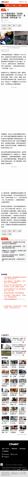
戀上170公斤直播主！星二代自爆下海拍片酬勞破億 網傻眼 (13, 431)
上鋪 (19, 25)
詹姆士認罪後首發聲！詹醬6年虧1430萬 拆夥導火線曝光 (5, 366)
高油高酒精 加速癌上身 (22, 403)
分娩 (9, 28)
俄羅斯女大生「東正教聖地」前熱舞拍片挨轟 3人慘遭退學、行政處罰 (14, 251)
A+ (3, 50)
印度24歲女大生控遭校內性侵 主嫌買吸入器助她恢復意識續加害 (13, 255)
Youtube (15, 454)
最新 (8, 5)
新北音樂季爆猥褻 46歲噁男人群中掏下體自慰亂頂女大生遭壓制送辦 (13, 242)
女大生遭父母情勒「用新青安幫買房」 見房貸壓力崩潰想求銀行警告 (13, 247)
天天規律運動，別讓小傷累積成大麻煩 (13, 375)
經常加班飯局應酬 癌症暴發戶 (13, 394)
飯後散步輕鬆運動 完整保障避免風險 (13, 413)
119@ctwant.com (14, 307)
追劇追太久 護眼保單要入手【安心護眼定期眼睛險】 (22, 422)
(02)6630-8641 (17, 306)
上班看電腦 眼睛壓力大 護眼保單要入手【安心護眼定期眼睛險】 (5, 385)
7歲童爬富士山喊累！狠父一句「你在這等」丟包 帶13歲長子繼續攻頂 (22, 375)
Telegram (6, 456)
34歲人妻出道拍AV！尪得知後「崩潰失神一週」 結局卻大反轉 (5, 403)
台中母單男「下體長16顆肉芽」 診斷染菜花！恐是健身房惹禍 (15, 296)
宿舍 (9, 25)
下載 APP (21, 2)
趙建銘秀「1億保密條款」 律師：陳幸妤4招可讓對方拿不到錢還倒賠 (22, 431)
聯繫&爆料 (14, 448)
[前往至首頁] (5, 2)
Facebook (6, 454)
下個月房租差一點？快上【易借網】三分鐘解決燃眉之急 (5, 422)
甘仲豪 (6, 20)
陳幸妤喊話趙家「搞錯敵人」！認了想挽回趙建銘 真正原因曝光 (5, 431)
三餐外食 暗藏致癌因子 (10, 299)
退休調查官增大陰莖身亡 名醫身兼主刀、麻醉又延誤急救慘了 (13, 385)
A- (6, 50)
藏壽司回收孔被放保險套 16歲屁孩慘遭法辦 (13, 260)
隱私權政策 (4, 474)
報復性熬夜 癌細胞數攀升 (22, 366)
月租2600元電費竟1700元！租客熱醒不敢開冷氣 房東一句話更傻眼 (5, 394)
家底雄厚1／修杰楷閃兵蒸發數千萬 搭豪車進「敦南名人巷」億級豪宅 (13, 366)
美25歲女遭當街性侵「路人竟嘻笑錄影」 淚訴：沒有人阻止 (15, 289)
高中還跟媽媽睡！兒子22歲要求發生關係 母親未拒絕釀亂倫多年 (14, 403)
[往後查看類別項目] (25, 5)
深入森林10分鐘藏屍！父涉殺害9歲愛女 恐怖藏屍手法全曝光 (5, 413)
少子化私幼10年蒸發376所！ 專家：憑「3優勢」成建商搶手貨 (5, 375)
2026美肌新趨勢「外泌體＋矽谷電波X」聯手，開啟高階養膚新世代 (22, 385)
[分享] (1, 464)
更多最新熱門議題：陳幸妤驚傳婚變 (14, 293)
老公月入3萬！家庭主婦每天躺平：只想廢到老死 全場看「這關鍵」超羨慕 (15, 285)
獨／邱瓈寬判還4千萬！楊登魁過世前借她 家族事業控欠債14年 (22, 394)
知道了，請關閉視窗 (23, 469)
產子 (14, 25)
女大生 (4, 25)
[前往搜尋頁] (25, 2)
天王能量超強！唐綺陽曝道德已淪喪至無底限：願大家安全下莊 (15, 278)
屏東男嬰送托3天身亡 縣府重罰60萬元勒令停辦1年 (14, 422)
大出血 (4, 28)
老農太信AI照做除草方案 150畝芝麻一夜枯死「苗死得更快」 (22, 413)
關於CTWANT (6, 448)
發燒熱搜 (5, 451)
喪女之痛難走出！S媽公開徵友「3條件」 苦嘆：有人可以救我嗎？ (15, 282)
